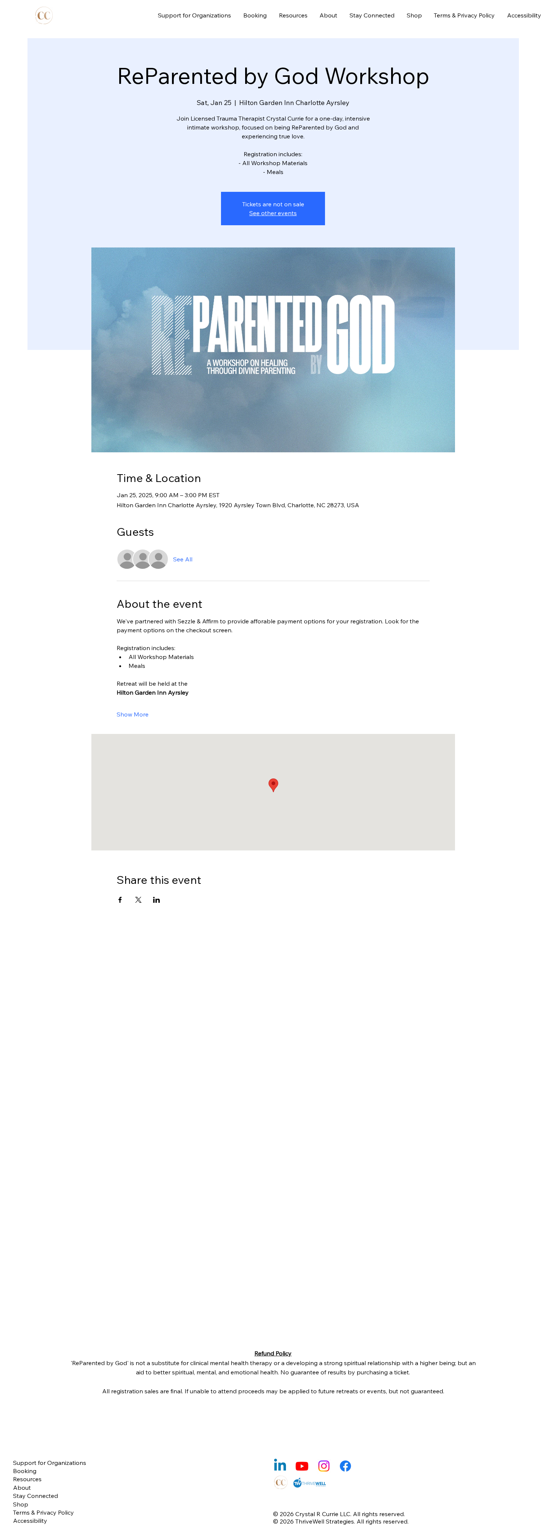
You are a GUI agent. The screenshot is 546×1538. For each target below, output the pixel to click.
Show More (133, 714)
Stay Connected (35, 1495)
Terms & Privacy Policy (43, 1512)
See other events (273, 213)
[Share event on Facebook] (120, 900)
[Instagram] (323, 1466)
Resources (27, 1479)
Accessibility (30, 1520)
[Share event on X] (138, 900)
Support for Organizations (49, 1462)
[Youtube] (302, 1466)
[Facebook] (345, 1466)
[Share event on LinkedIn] (156, 900)
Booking (24, 1471)
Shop (20, 1504)
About (22, 1487)
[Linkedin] (280, 1466)
